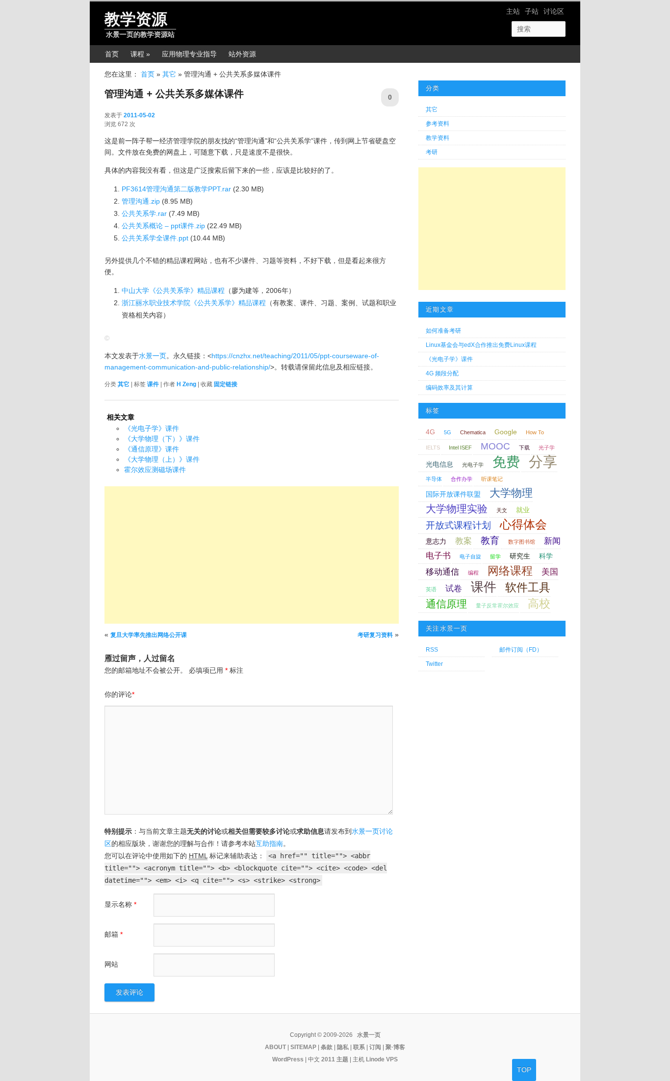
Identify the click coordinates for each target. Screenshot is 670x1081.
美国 (549, 572)
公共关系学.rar (144, 213)
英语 (431, 589)
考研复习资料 (375, 635)
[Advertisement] (251, 555)
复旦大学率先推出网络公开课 (148, 635)
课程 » (140, 54)
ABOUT (275, 1047)
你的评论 (119, 694)
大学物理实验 (457, 508)
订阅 (375, 1047)
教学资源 (135, 19)
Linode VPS (382, 1059)
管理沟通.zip (141, 201)
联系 (359, 1047)
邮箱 (113, 934)
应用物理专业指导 (189, 54)
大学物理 (511, 493)
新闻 (552, 541)
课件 (153, 384)
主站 (513, 11)
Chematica (473, 432)
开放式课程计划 (458, 525)
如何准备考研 (443, 330)
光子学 (547, 447)
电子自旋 (470, 556)
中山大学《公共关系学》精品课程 (173, 290)
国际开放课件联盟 (453, 494)
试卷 (453, 588)
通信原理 (446, 603)
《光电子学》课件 (151, 428)
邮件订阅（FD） (520, 649)
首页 (112, 54)
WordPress (288, 1059)
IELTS (433, 447)
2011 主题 (334, 1059)
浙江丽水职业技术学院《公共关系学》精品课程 (194, 303)
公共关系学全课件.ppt (155, 238)
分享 (543, 461)
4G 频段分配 (442, 373)
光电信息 (439, 464)
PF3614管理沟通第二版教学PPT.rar (176, 189)
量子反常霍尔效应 (497, 605)
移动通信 (442, 572)
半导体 (434, 479)
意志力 (436, 541)
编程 (473, 573)
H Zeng (186, 384)
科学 (546, 556)
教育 (490, 540)
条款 (327, 1047)
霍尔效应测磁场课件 (155, 470)
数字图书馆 (521, 542)
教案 (463, 541)
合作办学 (461, 479)
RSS (432, 649)
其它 (169, 74)
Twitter (434, 663)
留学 (495, 556)
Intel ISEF (460, 447)
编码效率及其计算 (449, 387)
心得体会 (523, 524)
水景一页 (152, 356)
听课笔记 (492, 479)
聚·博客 (395, 1047)
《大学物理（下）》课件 (162, 439)
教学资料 (437, 137)
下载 (524, 447)
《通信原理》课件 (151, 449)
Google (505, 432)
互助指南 (269, 843)
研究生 (520, 556)
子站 (532, 11)
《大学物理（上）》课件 (162, 459)
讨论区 (553, 11)
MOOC (495, 446)
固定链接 (225, 384)
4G (430, 432)
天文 (501, 510)
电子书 (438, 555)
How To (535, 432)
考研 (432, 152)
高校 (539, 603)
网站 (111, 964)
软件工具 (527, 587)
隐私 (343, 1047)
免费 (506, 462)
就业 (523, 510)
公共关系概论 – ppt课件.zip (163, 226)
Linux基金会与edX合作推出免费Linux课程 (481, 345)
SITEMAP (303, 1047)
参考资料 (437, 123)
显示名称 (120, 904)
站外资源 (242, 54)
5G (447, 432)
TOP (524, 1070)
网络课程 (510, 570)
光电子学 (473, 465)
